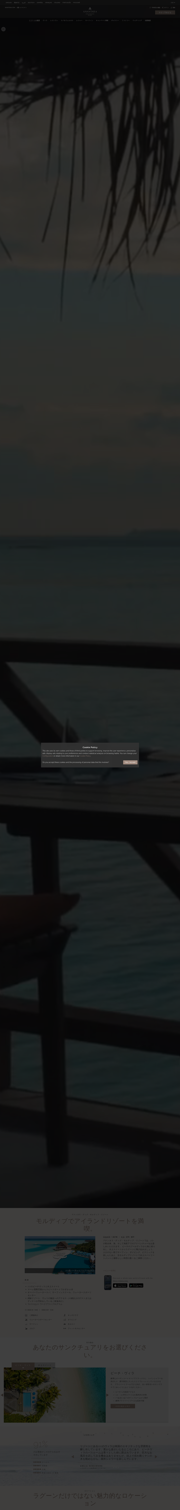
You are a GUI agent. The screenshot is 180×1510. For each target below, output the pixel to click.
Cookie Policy (85, 756)
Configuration (47, 756)
